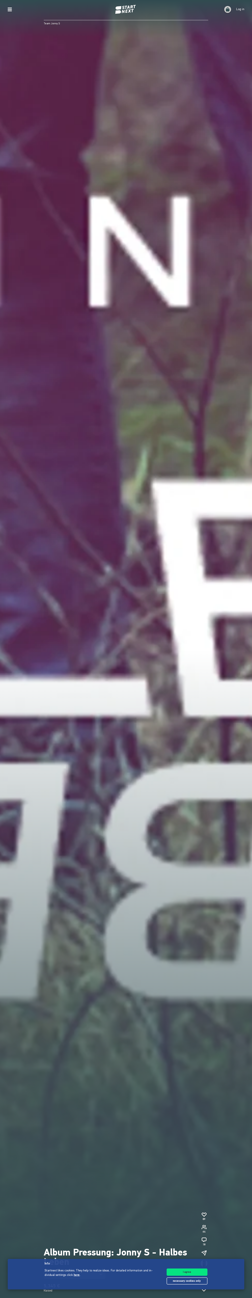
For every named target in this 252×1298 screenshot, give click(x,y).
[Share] (204, 1253)
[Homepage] (126, 9)
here (77, 1275)
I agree (187, 1272)
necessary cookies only (187, 1281)
